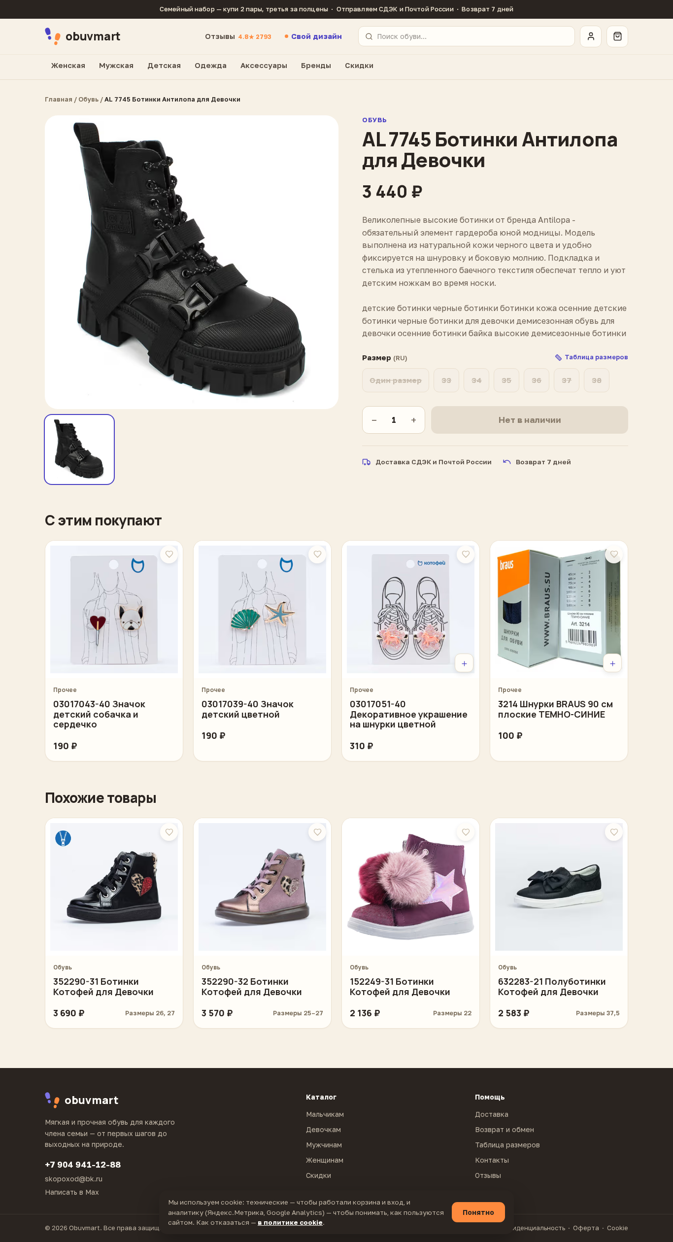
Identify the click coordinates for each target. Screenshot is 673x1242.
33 (446, 380)
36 (536, 380)
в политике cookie (290, 1222)
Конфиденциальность (530, 1228)
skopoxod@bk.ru (73, 1178)
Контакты (492, 1160)
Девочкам (323, 1129)
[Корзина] (617, 36)
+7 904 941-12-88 (83, 1164)
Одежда (211, 65)
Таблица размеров (507, 1144)
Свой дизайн (316, 36)
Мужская (116, 65)
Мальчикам (325, 1114)
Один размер (396, 380)
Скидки (359, 65)
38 (597, 380)
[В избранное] (169, 554)
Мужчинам (324, 1144)
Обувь (88, 99)
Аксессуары (263, 65)
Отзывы (238, 36)
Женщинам (324, 1160)
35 (506, 380)
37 (567, 380)
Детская (164, 65)
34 (476, 380)
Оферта (586, 1228)
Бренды (316, 65)
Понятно (478, 1212)
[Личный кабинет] (591, 36)
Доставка (491, 1114)
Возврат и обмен (504, 1129)
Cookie (617, 1228)
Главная (58, 99)
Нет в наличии (530, 419)
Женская (68, 65)
